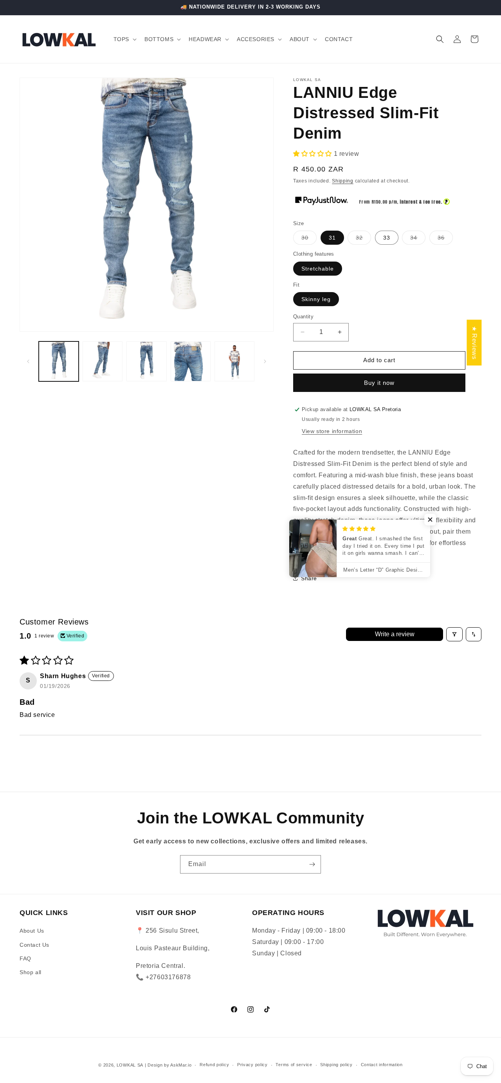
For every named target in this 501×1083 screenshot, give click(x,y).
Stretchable (317, 268)
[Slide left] (28, 361)
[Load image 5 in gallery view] (234, 361)
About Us (32, 931)
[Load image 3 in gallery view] (146, 361)
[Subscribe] (312, 864)
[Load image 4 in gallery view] (191, 361)
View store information (332, 431)
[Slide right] (265, 361)
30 (309, 239)
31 (332, 238)
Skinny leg (316, 299)
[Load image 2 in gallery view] (103, 361)
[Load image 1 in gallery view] (59, 361)
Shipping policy (336, 1064)
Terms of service (294, 1064)
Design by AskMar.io (168, 1065)
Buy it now (379, 382)
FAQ (25, 958)
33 (386, 238)
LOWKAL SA (130, 1065)
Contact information (382, 1064)
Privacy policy (252, 1064)
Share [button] (309, 578)
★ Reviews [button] (474, 342)
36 (445, 239)
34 (417, 239)
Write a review (394, 634)
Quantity (303, 316)
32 (363, 239)
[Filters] (454, 634)
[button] (124, 39)
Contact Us (34, 945)
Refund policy (214, 1064)
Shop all (30, 972)
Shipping (342, 181)
